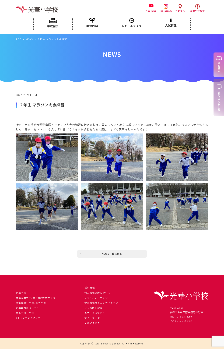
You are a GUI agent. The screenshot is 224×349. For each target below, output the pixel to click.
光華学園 (21, 292)
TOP (18, 39)
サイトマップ (92, 318)
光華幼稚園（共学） (27, 307)
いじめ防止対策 (93, 307)
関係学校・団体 (25, 313)
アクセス (180, 10)
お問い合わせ (197, 10)
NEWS (29, 39)
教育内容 (92, 26)
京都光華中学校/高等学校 (31, 302)
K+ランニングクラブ (28, 318)
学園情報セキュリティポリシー (102, 302)
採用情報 (89, 287)
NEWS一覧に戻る (112, 253)
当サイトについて (94, 313)
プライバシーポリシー (97, 297)
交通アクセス (92, 323)
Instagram (166, 10)
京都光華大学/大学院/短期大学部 (35, 297)
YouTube (151, 10)
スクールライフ (131, 26)
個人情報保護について (97, 292)
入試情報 (171, 25)
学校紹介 (53, 26)
